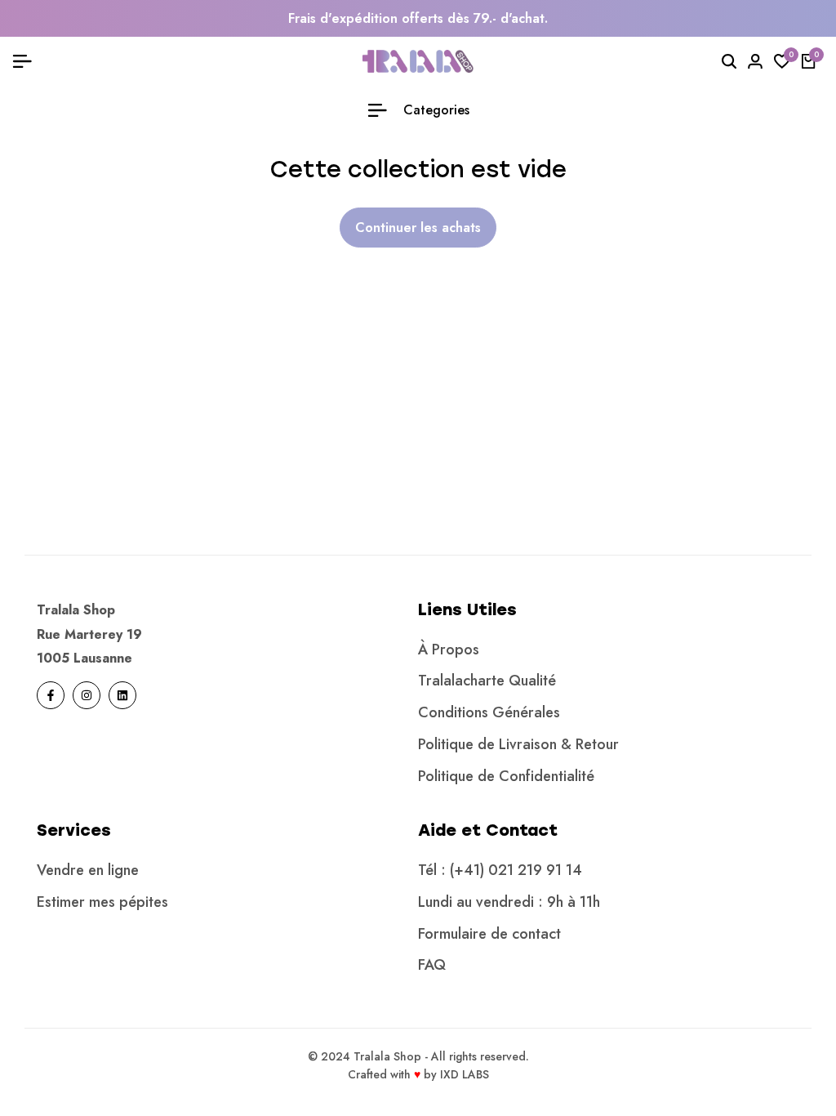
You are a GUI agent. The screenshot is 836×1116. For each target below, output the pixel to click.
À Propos (448, 649)
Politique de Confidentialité (506, 776)
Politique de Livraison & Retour (518, 744)
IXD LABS (464, 1074)
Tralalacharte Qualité (487, 680)
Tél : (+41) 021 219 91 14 (500, 870)
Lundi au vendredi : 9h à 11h (509, 902)
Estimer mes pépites (102, 902)
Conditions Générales (489, 712)
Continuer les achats (418, 227)
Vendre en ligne (88, 870)
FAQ (432, 964)
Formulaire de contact (489, 933)
